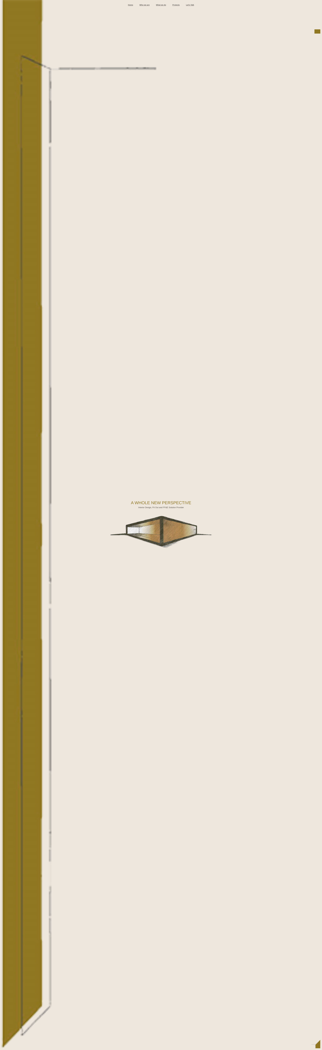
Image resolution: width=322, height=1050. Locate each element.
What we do (161, 5)
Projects (176, 5)
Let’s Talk (190, 5)
